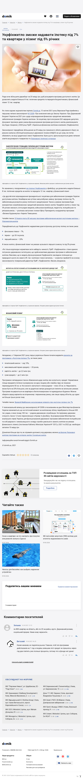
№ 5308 (31, 114)
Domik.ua (36, 111)
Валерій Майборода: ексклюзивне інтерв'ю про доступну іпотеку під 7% (44, 402)
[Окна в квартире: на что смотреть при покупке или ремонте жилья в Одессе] (21, 521)
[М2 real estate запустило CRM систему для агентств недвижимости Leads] (62, 521)
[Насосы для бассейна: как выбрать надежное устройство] (21, 555)
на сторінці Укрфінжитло (36, 188)
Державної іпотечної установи (43, 139)
